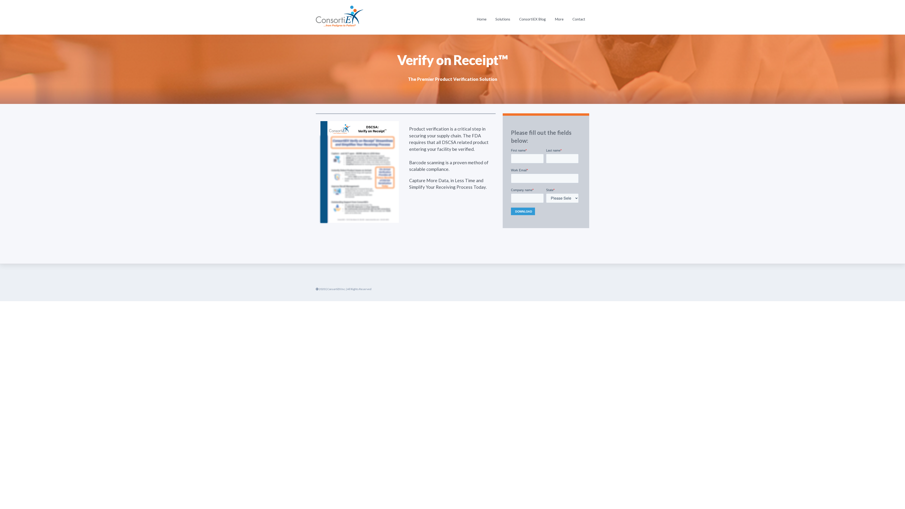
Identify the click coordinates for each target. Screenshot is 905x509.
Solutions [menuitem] (502, 19)
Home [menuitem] (481, 19)
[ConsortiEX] (339, 23)
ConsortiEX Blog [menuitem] (532, 19)
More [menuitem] (559, 19)
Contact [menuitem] (578, 19)
